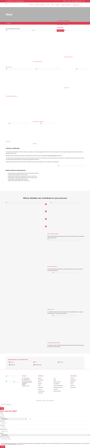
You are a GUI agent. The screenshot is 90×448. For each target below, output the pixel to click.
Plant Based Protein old (58, 387)
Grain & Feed (40, 392)
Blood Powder (40, 380)
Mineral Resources (57, 381)
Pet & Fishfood (56, 383)
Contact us (72, 378)
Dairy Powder (40, 387)
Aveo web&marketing (50, 400)
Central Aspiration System (53, 342)
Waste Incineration (57, 391)
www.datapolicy (19, 444)
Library (52, 4)
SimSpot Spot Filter (52, 266)
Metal (55, 380)
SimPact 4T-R (50, 309)
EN (79, 4)
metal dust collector (52, 155)
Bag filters (72, 381)
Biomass (39, 378)
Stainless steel (38, 364)
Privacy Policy (73, 387)
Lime (55, 378)
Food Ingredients (41, 391)
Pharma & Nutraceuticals (58, 385)
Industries (31, 4)
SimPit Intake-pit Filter (52, 233)
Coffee (39, 385)
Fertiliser (40, 389)
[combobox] (45, 404)
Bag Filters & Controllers (40, 4)
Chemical (40, 383)
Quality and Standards (66, 4)
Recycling (55, 389)
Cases (48, 4)
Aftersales (58, 4)
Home (7, 23)
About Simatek (73, 380)
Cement (39, 381)
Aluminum (12, 364)
